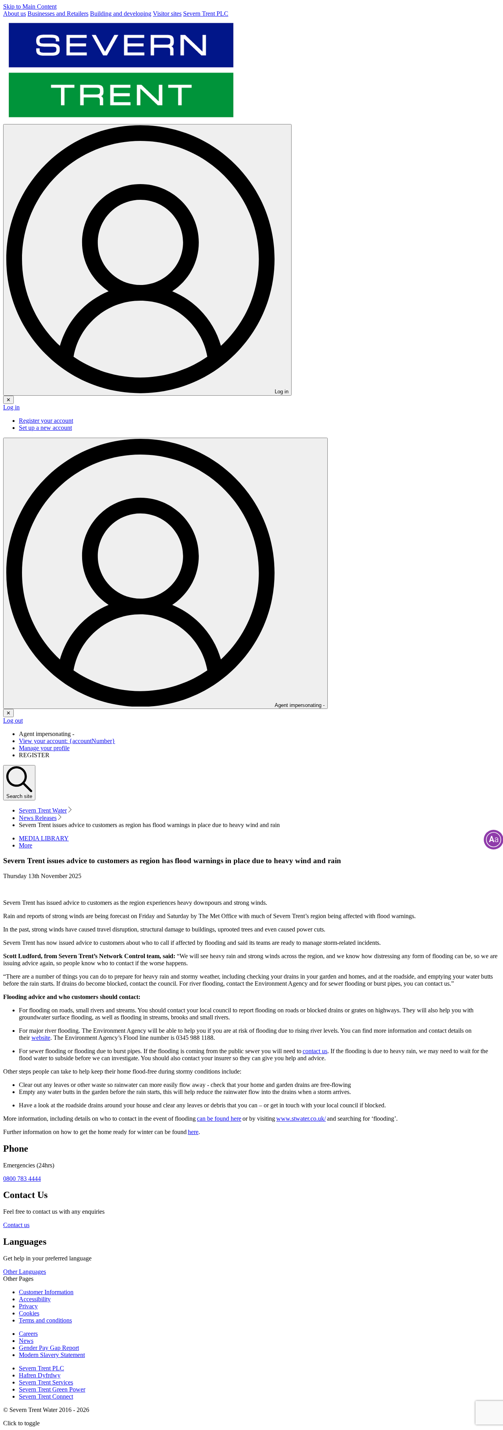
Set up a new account (45, 427)
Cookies (29, 1313)
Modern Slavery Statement (52, 1354)
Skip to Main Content (30, 6)
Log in (11, 407)
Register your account (46, 420)
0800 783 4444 (22, 1178)
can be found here (219, 1118)
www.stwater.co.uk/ (301, 1118)
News (26, 1340)
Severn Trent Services (46, 1382)
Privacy (28, 1306)
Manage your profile (44, 748)
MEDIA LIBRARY (44, 838)
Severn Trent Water (43, 810)
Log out (13, 720)
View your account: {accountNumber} (67, 741)
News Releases (38, 818)
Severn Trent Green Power (52, 1389)
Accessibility (35, 1299)
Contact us (16, 1225)
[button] (25, 845)
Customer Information (46, 1292)
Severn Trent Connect (46, 1396)
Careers (28, 1333)
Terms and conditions (45, 1320)
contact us (315, 1051)
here (193, 1132)
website (40, 1037)
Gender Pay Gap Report (49, 1347)
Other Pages (18, 1278)
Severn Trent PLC (41, 1368)
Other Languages (24, 1271)
